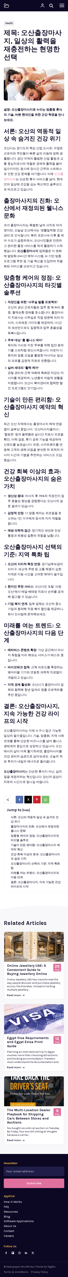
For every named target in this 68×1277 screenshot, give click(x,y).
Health (9, 23)
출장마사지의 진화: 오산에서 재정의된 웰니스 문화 (35, 829)
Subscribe (34, 1183)
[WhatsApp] (45, 799)
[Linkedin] (26, 1253)
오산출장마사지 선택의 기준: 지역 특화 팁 (35, 866)
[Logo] (6, 6)
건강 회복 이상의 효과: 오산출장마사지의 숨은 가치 (35, 856)
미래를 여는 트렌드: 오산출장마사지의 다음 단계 (35, 875)
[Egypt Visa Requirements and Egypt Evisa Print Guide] (34, 1019)
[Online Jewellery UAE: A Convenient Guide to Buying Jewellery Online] (34, 947)
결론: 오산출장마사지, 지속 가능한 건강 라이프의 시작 (36, 884)
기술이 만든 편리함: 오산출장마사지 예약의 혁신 (35, 847)
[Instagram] (19, 1253)
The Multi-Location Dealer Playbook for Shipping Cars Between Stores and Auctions (28, 1116)
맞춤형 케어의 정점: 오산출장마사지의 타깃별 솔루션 (35, 838)
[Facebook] (19, 799)
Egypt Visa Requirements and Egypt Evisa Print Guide (28, 1042)
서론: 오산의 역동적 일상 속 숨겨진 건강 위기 (35, 819)
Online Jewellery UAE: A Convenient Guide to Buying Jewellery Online (27, 970)
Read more (14, 995)
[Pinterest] (37, 799)
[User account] (42, 5)
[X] (28, 799)
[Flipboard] (12, 1253)
